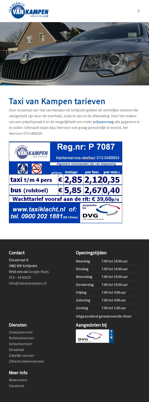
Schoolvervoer (20, 343)
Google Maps (38, 271)
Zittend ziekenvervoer (26, 361)
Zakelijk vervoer (21, 355)
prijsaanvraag (103, 121)
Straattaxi (16, 349)
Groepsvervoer (21, 332)
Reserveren (18, 380)
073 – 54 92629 (20, 277)
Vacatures (16, 385)
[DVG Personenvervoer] (108, 336)
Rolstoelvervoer (21, 338)
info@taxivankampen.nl (27, 283)
